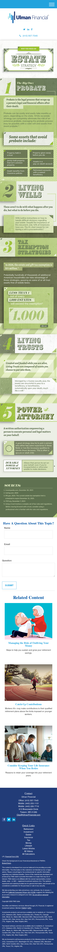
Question (7, 560)
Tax (28, 840)
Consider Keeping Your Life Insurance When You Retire (28, 767)
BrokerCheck (6, 863)
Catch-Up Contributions (28, 704)
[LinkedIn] (28, 29)
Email (7, 544)
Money (29, 842)
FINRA (23, 908)
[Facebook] (31, 29)
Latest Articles (28, 848)
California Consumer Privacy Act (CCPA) (22, 892)
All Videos (28, 851)
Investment (28, 831)
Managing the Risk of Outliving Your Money (28, 644)
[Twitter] (24, 29)
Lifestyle (28, 845)
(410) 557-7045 (30, 35)
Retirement (28, 829)
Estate (28, 834)
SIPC (29, 908)
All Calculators (28, 854)
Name (7, 527)
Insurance (28, 837)
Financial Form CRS (12, 856)
